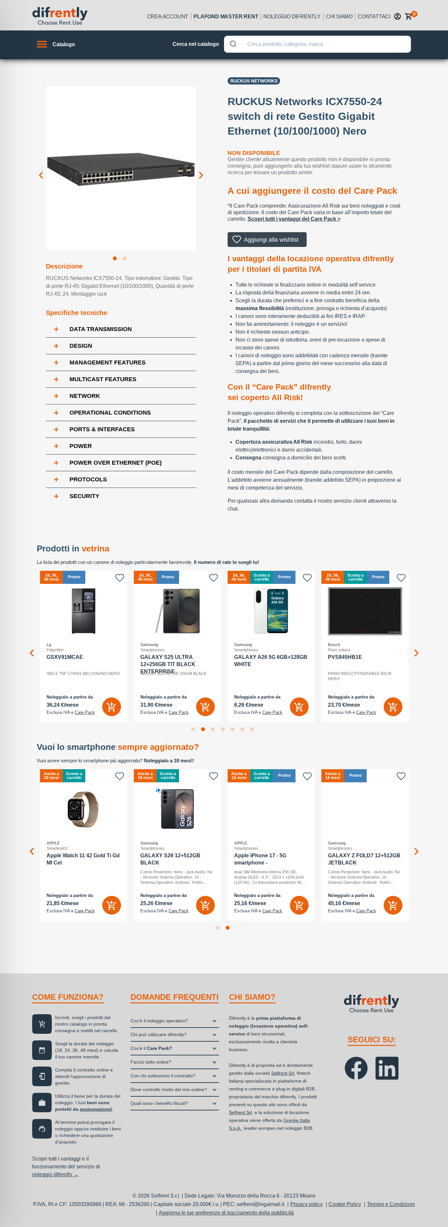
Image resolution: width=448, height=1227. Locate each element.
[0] (409, 16)
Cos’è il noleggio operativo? (159, 1020)
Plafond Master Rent (225, 16)
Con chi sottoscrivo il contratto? (163, 1075)
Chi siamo (339, 16)
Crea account (168, 16)
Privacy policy (306, 1204)
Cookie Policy (345, 1204)
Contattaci (374, 16)
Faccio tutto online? (151, 1062)
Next (201, 169)
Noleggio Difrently (291, 16)
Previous (41, 169)
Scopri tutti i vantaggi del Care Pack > (294, 219)
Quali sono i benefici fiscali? (159, 1103)
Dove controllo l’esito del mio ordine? (169, 1089)
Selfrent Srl (282, 1073)
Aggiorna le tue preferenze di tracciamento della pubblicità (226, 1213)
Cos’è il (151, 1048)
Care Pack (85, 712)
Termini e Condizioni (391, 1204)
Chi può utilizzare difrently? (159, 1034)
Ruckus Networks (253, 81)
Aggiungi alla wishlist (271, 239)
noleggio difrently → (55, 1174)
